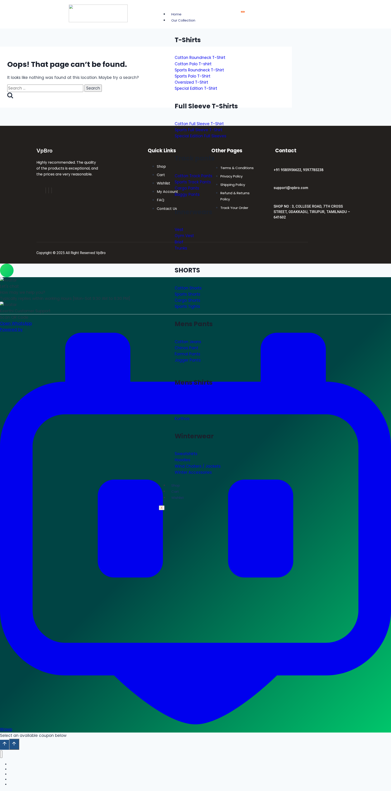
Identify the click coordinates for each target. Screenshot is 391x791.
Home (176, 14)
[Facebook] (45, 190)
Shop (175, 485)
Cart (175, 491)
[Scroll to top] (4, 745)
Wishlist (177, 497)
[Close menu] (1, 754)
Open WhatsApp (16, 323)
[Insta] (48, 190)
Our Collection (183, 20)
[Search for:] (45, 88)
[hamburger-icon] (243, 11)
